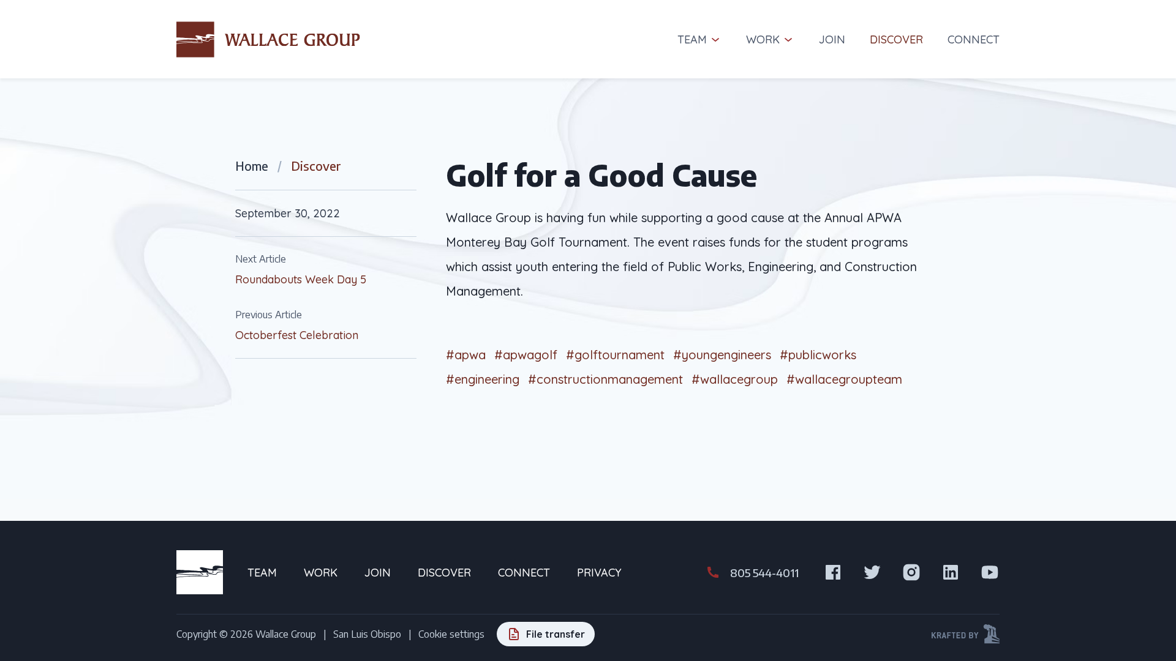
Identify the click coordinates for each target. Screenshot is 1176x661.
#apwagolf (525, 354)
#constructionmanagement (605, 379)
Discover (896, 39)
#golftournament (615, 354)
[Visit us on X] (872, 572)
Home (251, 165)
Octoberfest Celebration (296, 335)
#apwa (466, 354)
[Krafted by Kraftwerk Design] (966, 634)
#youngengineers (722, 354)
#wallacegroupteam (844, 379)
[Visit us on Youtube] (990, 572)
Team (692, 39)
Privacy (599, 573)
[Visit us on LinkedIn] (950, 572)
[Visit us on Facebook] (833, 572)
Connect (974, 39)
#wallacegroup (735, 379)
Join (832, 39)
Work (763, 39)
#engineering (482, 379)
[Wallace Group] (268, 39)
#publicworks (818, 354)
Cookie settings (451, 634)
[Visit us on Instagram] (911, 572)
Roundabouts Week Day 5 (300, 279)
